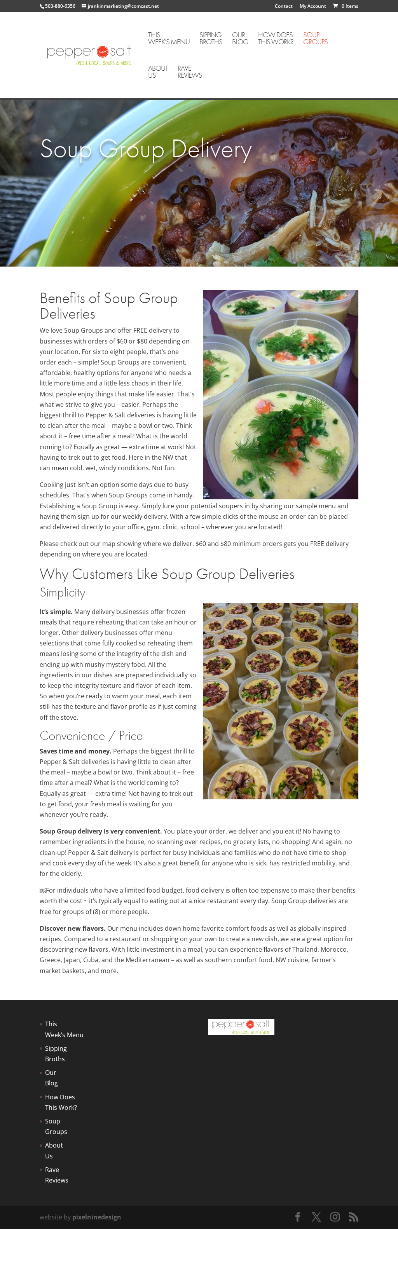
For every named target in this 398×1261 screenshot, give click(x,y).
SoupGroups (315, 39)
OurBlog (240, 39)
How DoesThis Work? (275, 39)
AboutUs (158, 72)
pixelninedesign (96, 1217)
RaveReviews (190, 72)
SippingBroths (210, 39)
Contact (284, 6)
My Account (313, 6)
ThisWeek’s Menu (169, 39)
